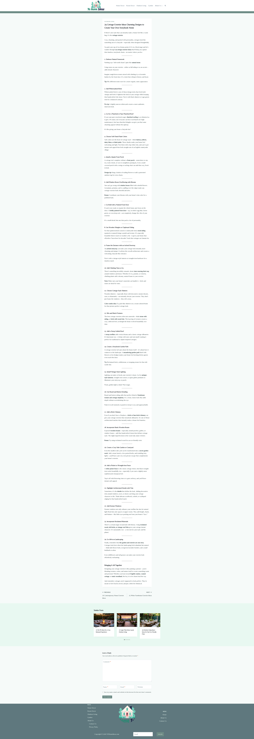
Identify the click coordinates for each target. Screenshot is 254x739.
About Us (91, 720)
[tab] (124, 639)
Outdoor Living (141, 5)
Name (105, 687)
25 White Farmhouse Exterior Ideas (140, 594)
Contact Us (92, 724)
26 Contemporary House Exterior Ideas (113, 595)
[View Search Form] (165, 5)
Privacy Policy (93, 727)
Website (140, 687)
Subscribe (160, 734)
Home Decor (120, 5)
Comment (107, 662)
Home (164, 715)
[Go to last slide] (96, 626)
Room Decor (130, 5)
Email (122, 687)
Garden (150, 5)
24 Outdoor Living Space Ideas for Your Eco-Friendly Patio (149, 632)
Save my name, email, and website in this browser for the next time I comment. (127, 692)
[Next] (158, 626)
